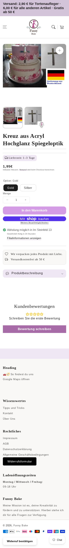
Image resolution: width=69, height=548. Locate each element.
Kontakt (8, 413)
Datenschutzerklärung (17, 449)
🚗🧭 (6, 374)
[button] (5, 27)
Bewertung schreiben (34, 329)
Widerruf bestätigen (20, 541)
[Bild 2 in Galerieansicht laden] (34, 117)
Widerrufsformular (19, 461)
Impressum (10, 438)
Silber (28, 187)
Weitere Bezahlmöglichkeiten (35, 223)
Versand (23, 170)
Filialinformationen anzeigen (24, 238)
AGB (6, 443)
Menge (7, 193)
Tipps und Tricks (14, 407)
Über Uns (9, 418)
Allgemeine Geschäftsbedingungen (26, 454)
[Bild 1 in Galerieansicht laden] (13, 117)
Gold (10, 187)
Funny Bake (20, 525)
